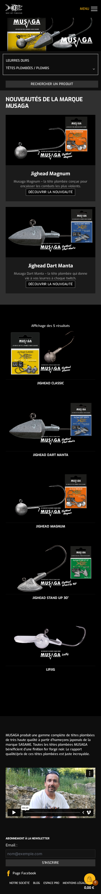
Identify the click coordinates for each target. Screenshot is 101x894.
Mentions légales (76, 883)
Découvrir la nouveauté (50, 192)
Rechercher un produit (52, 84)
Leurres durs (17, 60)
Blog (36, 883)
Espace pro (51, 883)
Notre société (19, 883)
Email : (11, 845)
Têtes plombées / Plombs (27, 68)
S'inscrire (50, 862)
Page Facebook (24, 873)
